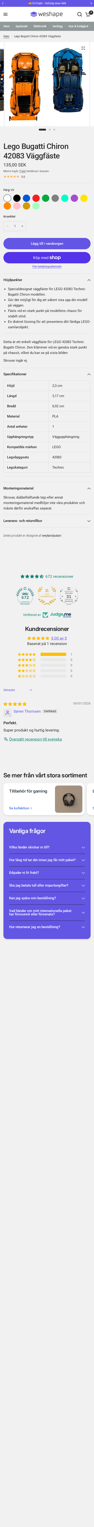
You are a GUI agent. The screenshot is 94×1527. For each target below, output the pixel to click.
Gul (84, 198)
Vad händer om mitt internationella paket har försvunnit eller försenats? (40, 912)
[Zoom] (83, 48)
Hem (6, 26)
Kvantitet (9, 216)
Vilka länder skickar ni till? (29, 847)
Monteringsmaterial (18, 488)
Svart (17, 198)
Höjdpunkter (12, 280)
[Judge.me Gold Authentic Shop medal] (47, 596)
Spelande (22, 26)
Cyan (64, 198)
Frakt (22, 171)
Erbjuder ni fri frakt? (24, 873)
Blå (26, 198)
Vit (7, 198)
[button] (27, 654)
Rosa (17, 206)
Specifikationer (14, 374)
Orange (7, 206)
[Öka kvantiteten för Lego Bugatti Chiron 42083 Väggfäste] (22, 226)
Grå (55, 198)
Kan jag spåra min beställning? (32, 898)
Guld (26, 206)
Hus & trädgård (78, 26)
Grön (45, 198)
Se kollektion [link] (19, 808)
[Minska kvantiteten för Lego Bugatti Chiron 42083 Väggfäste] (7, 226)
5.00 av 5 (59, 638)
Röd (36, 198)
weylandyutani (51, 536)
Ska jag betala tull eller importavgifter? (38, 885)
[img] (14, 704)
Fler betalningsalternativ (47, 266)
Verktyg (57, 26)
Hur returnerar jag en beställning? (34, 927)
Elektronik (40, 26)
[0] (87, 14)
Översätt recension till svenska (35, 739)
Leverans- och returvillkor (22, 521)
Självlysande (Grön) (36, 206)
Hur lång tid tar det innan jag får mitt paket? (42, 860)
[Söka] (80, 14)
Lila (74, 198)
